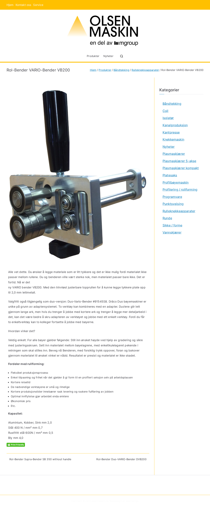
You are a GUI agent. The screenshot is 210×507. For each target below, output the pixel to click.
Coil (165, 111)
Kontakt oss (23, 5)
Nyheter (108, 56)
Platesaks (170, 175)
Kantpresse (171, 132)
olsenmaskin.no (100, 501)
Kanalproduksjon (175, 125)
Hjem (10, 5)
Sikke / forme (172, 225)
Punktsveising (173, 204)
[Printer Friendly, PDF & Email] (16, 444)
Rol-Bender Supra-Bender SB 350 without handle (40, 459)
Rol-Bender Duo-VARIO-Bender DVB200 (121, 459)
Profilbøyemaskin (176, 182)
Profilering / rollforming (180, 190)
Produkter (93, 56)
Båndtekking (172, 104)
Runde (167, 218)
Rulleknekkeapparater (179, 211)
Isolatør (168, 118)
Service (38, 5)
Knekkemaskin (173, 139)
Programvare (172, 197)
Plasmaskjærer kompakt (181, 168)
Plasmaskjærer (174, 154)
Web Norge (132, 501)
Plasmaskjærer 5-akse (179, 161)
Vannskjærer (172, 232)
